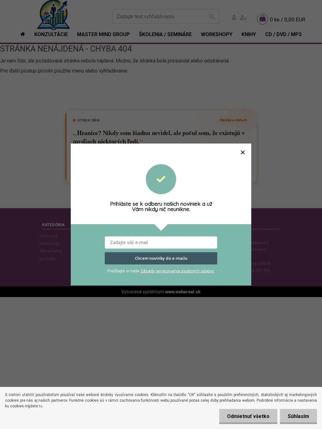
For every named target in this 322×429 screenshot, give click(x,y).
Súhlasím (298, 416)
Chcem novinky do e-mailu (161, 258)
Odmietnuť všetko (248, 416)
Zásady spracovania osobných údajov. (178, 271)
